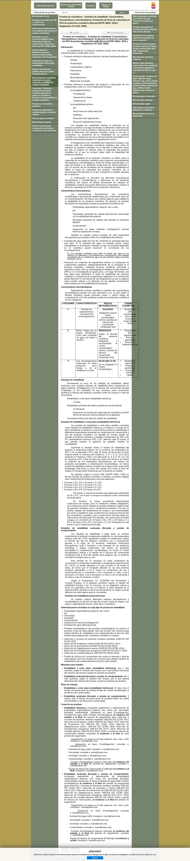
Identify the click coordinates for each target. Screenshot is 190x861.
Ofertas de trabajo (106, 6)
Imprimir (75, 32)
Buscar (122, 12)
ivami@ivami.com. (78, 746)
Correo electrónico (116, 32)
